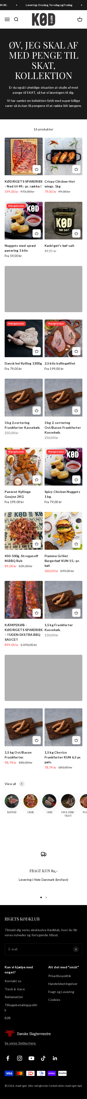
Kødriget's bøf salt (60, 246)
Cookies (54, 1000)
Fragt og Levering (61, 992)
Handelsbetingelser (63, 984)
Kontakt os (13, 981)
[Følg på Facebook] (8, 1058)
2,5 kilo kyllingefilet (60, 363)
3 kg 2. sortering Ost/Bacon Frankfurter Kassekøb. (63, 427)
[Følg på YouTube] (31, 1058)
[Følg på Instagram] (19, 1058)
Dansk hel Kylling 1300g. (23, 363)
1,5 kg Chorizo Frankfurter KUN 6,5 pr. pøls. (63, 757)
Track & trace (15, 989)
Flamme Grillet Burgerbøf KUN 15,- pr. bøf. (62, 561)
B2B (8, 1018)
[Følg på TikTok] (43, 1058)
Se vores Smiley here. (20, 1043)
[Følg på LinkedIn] (55, 1058)
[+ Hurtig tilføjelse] (36, 169)
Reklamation (14, 997)
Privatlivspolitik (59, 976)
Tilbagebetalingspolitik (21, 1007)
